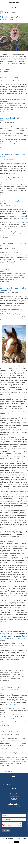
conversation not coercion (18, 188)
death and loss (4, 105)
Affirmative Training (7, 178)
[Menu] (14, 781)
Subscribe (6, 830)
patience (2, 146)
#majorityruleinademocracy (9, 273)
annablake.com (6, 267)
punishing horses (20, 721)
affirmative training (5, 188)
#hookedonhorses (21, 231)
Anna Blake (14, 2)
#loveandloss (10, 103)
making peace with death (7, 107)
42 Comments (5, 111)
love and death (23, 761)
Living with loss (13, 105)
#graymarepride (4, 186)
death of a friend (22, 759)
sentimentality (11, 279)
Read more (3, 65)
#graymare (18, 184)
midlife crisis (22, 235)
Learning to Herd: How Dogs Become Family (11, 119)
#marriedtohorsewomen (6, 275)
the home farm (9, 146)
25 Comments (5, 194)
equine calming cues (5, 761)
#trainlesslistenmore (21, 186)
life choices (10, 233)
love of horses (7, 235)
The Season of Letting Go (10, 78)
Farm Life (20, 267)
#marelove (12, 186)
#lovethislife (3, 233)
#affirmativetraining (7, 714)
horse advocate (20, 224)
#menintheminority (19, 275)
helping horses (4, 672)
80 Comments (5, 680)
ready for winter (18, 107)
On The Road (5, 69)
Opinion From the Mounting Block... (9, 226)
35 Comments (5, 320)
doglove (16, 143)
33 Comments (5, 725)
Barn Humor (14, 267)
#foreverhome (5, 141)
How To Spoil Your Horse (10, 687)
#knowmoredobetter (16, 674)
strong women (20, 279)
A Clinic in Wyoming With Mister (12, 17)
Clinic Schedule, (15, 638)
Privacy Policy (5, 783)
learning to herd (23, 143)
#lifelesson (4, 759)
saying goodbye (10, 109)
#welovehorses (17, 277)
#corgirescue (3, 316)
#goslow (18, 141)
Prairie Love (16, 139)
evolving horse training (6, 190)
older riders (16, 678)
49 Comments (5, 281)
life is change (17, 233)
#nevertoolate (4, 676)
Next (10, 771)
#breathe (4, 314)
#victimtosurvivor (12, 759)
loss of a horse (22, 105)
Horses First (7, 101)
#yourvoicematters (13, 316)
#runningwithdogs (8, 143)
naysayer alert (11, 721)
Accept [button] (16, 842)
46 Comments (5, 148)
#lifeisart (4, 103)
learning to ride (8, 678)
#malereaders (21, 273)
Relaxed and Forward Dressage (14, 710)
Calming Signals (17, 178)
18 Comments (5, 71)
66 (6, 771)
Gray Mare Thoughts (15, 99)
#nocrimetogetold (20, 103)
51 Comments (5, 237)
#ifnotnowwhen (6, 674)
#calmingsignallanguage (8, 184)
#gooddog (13, 141)
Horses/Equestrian (11, 180)
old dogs (21, 318)
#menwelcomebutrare (6, 277)
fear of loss (15, 761)
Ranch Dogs (24, 139)
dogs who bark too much (11, 318)
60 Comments (5, 765)
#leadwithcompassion (6, 716)
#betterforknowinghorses (8, 231)
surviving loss (18, 763)
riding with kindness (5, 723)
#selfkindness (16, 716)
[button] (12, 799)
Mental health (15, 235)
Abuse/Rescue (6, 99)
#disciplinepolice (17, 714)
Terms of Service (6, 784)
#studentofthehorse (13, 676)
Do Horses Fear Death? (9, 732)
